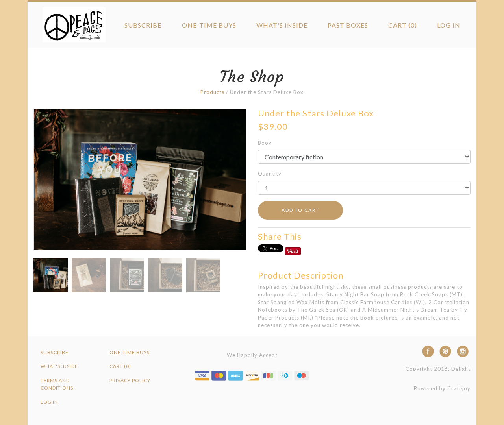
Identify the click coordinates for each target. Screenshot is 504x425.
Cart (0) (402, 25)
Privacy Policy (129, 380)
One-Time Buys (209, 25)
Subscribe (142, 25)
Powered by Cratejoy (442, 388)
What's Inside (282, 25)
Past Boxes (348, 25)
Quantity (270, 173)
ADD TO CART (300, 210)
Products (212, 92)
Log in (448, 25)
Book (265, 143)
